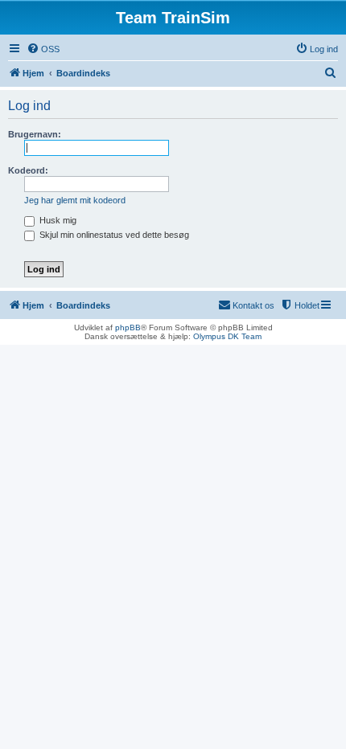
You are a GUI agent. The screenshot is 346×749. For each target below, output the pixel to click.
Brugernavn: (34, 134)
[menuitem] (43, 49)
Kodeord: (28, 170)
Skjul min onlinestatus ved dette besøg (113, 234)
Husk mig (56, 220)
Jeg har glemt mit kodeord (75, 200)
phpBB (128, 327)
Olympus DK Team (227, 336)
